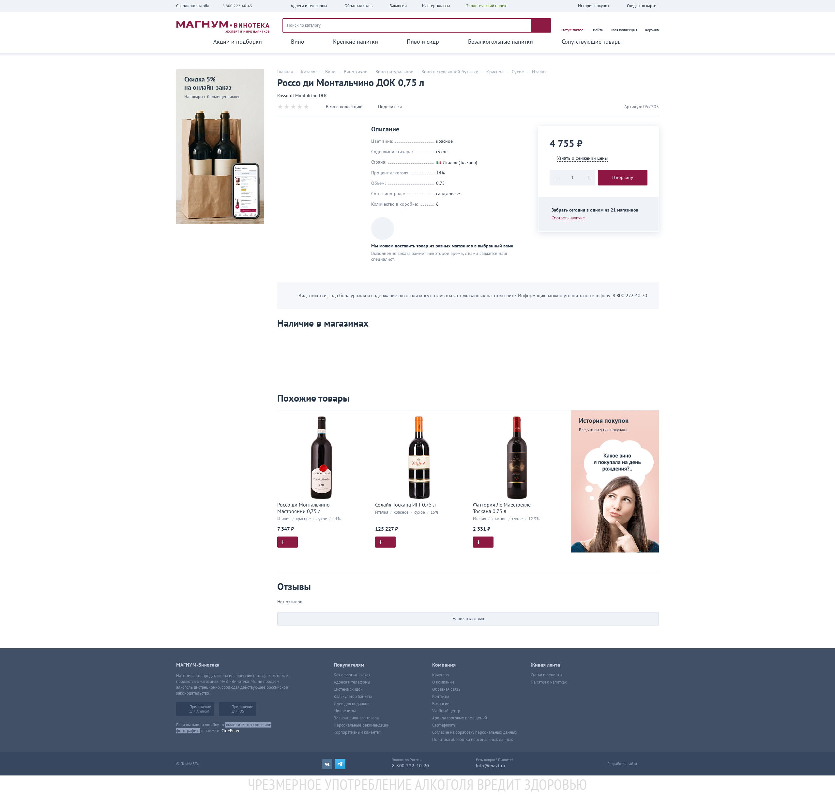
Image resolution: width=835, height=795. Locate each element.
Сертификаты (444, 725)
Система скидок (348, 689)
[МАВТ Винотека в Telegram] (340, 764)
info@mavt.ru (491, 766)
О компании (443, 682)
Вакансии (440, 703)
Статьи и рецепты (546, 675)
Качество (440, 675)
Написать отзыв (468, 619)
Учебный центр (446, 711)
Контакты (440, 696)
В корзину (622, 177)
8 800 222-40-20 (630, 296)
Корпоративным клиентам (357, 732)
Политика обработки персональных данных (472, 739)
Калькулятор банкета (353, 696)
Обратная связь (446, 689)
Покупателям (349, 665)
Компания (444, 665)
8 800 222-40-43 (237, 6)
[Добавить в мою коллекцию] (362, 418)
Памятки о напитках (549, 682)
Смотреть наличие (568, 218)
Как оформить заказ (352, 675)
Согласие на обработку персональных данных (474, 732)
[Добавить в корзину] (287, 542)
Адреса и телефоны (352, 682)
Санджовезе (448, 194)
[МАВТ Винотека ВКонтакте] (327, 764)
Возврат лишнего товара (356, 718)
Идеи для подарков (351, 703)
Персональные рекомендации (361, 725)
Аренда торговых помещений (459, 718)
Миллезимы (345, 711)
